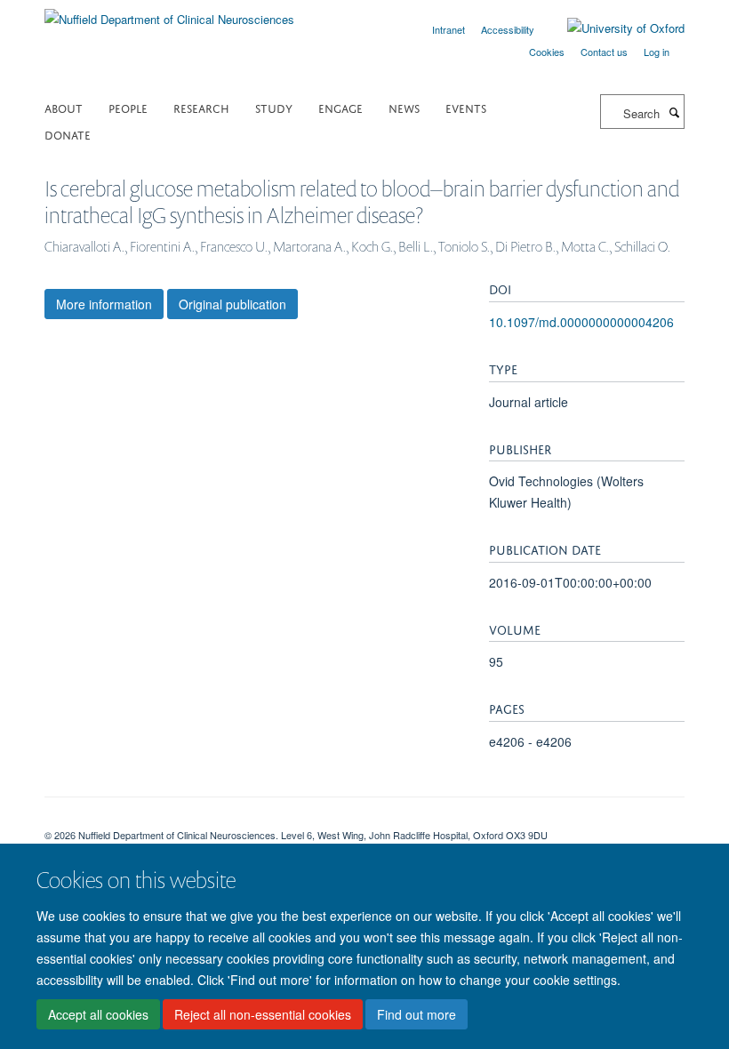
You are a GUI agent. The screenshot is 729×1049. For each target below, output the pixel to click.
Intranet (448, 29)
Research (201, 107)
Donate (67, 133)
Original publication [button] (232, 304)
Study (273, 107)
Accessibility (507, 29)
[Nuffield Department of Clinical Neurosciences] (169, 12)
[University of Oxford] (613, 28)
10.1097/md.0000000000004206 (581, 322)
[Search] (674, 112)
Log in (656, 51)
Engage (340, 107)
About (63, 107)
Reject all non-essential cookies (262, 1014)
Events (465, 107)
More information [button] (104, 304)
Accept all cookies (98, 1014)
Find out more (416, 1014)
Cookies (547, 51)
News (404, 107)
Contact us (604, 51)
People (128, 107)
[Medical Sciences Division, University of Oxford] (364, 819)
